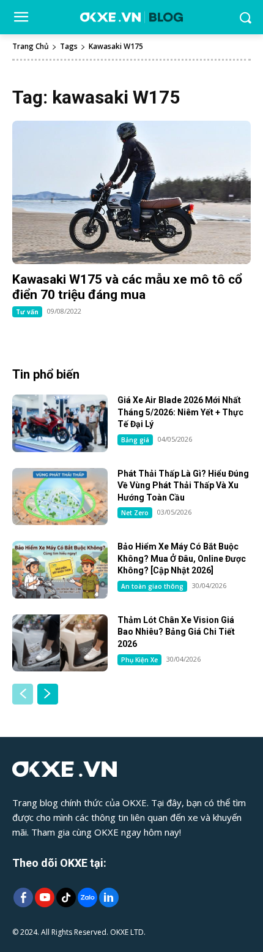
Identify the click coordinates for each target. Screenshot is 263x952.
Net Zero (135, 512)
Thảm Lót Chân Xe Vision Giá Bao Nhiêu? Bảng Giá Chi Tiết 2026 (176, 632)
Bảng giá (135, 440)
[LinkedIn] (108, 898)
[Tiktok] (65, 898)
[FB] (23, 898)
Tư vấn (27, 312)
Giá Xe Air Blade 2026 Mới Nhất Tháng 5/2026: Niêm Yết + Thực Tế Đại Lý (180, 412)
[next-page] (47, 694)
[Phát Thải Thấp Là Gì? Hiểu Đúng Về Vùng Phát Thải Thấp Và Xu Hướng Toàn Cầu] (60, 497)
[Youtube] (44, 898)
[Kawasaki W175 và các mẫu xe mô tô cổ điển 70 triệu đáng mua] (131, 192)
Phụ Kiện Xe (139, 659)
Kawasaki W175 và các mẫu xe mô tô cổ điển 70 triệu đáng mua (127, 287)
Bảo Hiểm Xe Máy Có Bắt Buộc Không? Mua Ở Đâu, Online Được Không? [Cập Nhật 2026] (181, 558)
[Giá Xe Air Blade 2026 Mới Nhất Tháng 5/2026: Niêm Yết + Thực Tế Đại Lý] (60, 423)
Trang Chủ (30, 46)
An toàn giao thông (152, 586)
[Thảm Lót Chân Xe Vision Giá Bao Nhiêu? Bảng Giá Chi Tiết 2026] (60, 643)
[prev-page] (22, 694)
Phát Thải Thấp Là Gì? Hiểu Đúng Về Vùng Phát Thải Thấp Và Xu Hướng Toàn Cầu (183, 485)
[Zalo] (87, 898)
